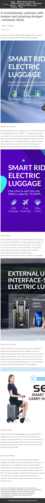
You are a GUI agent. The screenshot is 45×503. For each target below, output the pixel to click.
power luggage (17, 488)
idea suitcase (31, 490)
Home (13, 2)
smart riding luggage (18, 434)
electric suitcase (12, 493)
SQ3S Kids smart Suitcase (27, 5)
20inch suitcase (22, 491)
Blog (21, 7)
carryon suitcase (24, 493)
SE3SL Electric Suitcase (26, 2)
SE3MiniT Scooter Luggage (21, 3)
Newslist (10, 26)
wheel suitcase (12, 495)
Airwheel (14, 7)
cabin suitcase (11, 491)
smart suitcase (25, 35)
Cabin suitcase (22, 495)
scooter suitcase (6, 488)
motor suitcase (28, 488)
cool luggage (11, 490)
